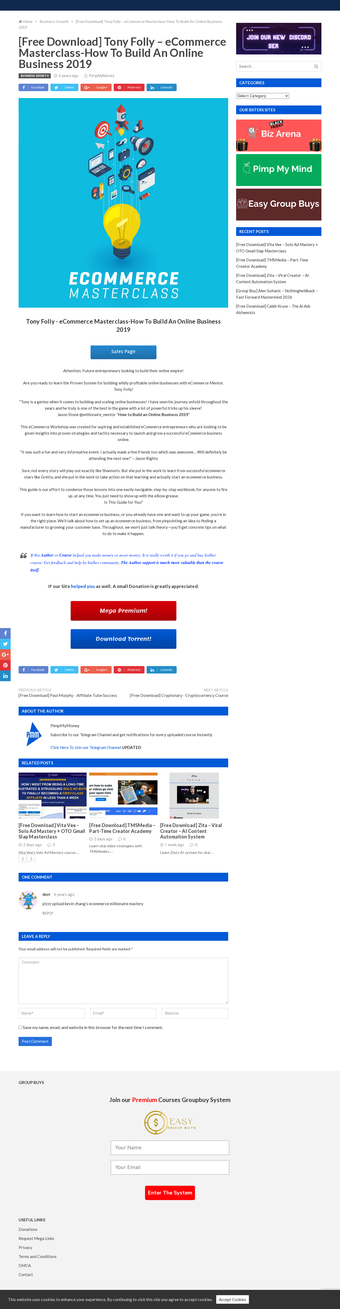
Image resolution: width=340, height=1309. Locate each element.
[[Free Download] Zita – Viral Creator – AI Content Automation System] (194, 796)
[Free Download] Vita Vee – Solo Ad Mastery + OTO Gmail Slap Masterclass (52, 831)
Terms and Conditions (38, 1256)
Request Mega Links (36, 1238)
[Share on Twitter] (5, 644)
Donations (28, 1229)
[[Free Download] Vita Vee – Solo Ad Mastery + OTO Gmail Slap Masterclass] (53, 796)
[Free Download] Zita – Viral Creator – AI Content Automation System (191, 831)
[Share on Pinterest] (5, 665)
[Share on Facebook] (5, 633)
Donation (139, 586)
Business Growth (35, 76)
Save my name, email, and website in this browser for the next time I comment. (93, 1027)
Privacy (25, 1247)
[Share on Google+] (5, 654)
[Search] (316, 66)
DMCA (25, 1265)
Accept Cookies (232, 1299)
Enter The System (170, 1192)
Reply (47, 913)
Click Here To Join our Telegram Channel (85, 747)
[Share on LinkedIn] (5, 676)
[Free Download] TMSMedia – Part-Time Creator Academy (122, 828)
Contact (26, 1274)
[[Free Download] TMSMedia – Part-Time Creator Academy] (123, 796)
